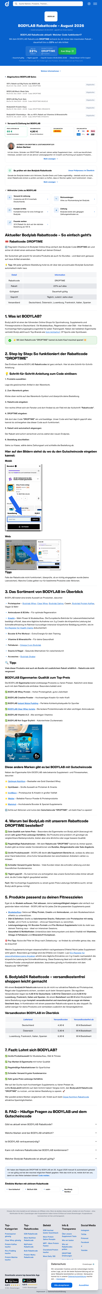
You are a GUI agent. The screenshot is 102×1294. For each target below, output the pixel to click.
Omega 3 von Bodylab (30, 645)
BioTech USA (32, 1189)
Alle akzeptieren (61, 1285)
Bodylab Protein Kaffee (83, 603)
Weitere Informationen (50, 71)
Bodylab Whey (29, 603)
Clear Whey (42, 603)
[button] (48, 3)
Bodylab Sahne (56, 603)
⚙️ (88, 1264)
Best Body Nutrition (68, 1191)
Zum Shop (66, 51)
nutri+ (48, 1189)
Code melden (44, 1175)
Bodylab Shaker (27, 657)
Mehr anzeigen (50, 159)
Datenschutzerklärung (77, 1276)
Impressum (60, 1279)
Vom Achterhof (53, 332)
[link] (7, 3)
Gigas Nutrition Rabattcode (76, 1097)
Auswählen (84, 1285)
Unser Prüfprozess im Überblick (81, 170)
